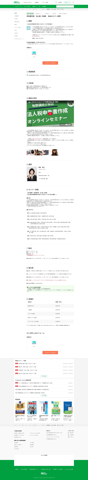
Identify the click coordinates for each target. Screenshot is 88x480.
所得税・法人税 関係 (17, 444)
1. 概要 (15, 13)
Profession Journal (27, 2)
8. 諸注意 (16, 33)
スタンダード (30, 13)
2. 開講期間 (16, 16)
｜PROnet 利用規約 (23, 469)
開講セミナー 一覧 (36, 6)
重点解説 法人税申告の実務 (20, 416)
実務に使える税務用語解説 (20, 440)
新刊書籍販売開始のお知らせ (51, 434)
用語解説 (44, 6)
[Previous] (14, 411)
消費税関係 (16, 446)
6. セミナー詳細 (17, 27)
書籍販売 (37, 2)
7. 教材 (15, 30)
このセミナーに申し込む (50, 63)
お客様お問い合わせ (17, 437)
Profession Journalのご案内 (35, 433)
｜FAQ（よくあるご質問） (69, 469)
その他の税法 (16, 448)
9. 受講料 (16, 36)
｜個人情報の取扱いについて (34, 469)
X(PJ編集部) (72, 434)
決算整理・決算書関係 (63, 13)
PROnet (15, 9)
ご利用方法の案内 (18, 431)
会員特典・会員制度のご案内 (19, 433)
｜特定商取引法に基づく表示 (46, 469)
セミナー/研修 (45, 2)
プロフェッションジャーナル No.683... (53, 436)
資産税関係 (32, 444)
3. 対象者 (16, 18)
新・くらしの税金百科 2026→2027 (31, 416)
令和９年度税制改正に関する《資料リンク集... (54, 432)
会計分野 (31, 446)
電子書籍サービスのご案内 (18, 435)
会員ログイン (67, 2)
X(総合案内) (72, 432)
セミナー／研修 (28, 9)
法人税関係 (43, 9)
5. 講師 (15, 24)
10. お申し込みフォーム (18, 38)
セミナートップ (18, 6)
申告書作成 (47, 13)
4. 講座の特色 (16, 21)
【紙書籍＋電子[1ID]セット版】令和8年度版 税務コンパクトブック (68, 417)
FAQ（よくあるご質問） (34, 435)
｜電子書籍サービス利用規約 (57, 469)
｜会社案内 (16, 469)
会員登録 (60, 2)
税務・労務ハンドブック (55, 416)
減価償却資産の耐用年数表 (43, 416)
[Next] (73, 411)
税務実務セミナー (36, 9)
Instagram (71, 436)
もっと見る (44, 376)
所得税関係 (16, 442)
